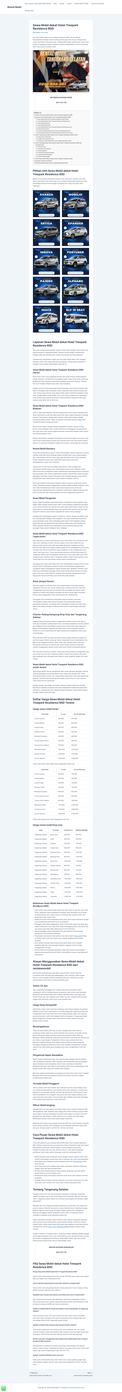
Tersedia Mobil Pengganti (45, 154)
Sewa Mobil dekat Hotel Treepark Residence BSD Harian (53, 119)
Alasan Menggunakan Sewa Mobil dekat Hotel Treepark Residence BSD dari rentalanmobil (58, 144)
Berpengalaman (42, 150)
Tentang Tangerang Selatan (43, 161)
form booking (77, 1161)
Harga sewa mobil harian (44, 137)
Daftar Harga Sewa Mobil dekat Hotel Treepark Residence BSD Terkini (56, 135)
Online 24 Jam (42, 146)
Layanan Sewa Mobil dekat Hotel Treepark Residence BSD (53, 117)
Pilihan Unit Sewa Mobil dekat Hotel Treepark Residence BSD (53, 115)
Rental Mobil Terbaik (81, 3)
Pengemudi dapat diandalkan (46, 152)
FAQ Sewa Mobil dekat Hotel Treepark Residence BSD (51, 163)
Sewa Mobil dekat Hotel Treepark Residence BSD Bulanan (54, 121)
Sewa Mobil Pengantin (44, 125)
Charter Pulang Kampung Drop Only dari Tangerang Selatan (54, 131)
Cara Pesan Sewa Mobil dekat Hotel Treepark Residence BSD (54, 158)
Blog (55, 3)
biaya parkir (78, 936)
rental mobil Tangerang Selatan (58, 1227)
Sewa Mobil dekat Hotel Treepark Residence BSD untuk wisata (55, 132)
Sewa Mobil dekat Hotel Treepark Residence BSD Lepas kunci (55, 127)
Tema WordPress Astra (76, 1387)
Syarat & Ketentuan (97, 3)
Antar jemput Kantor (43, 129)
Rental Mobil (14, 7)
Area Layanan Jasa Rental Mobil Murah (38, 3)
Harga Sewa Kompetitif (44, 148)
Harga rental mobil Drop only (46, 139)
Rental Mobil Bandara (44, 123)
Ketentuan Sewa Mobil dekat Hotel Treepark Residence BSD (54, 140)
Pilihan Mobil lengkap (44, 156)
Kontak (62, 3)
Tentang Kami (29, 11)
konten (69, 3)
